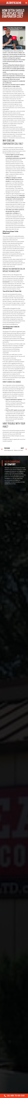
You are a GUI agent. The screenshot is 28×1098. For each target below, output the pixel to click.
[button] (26, 3)
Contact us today (7, 439)
